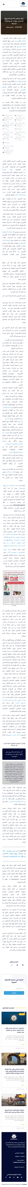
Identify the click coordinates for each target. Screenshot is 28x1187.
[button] (3, 4)
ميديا (7, 27)
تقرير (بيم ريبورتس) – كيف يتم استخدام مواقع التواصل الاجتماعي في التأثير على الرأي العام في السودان (14, 853)
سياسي (11, 27)
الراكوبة (12, 452)
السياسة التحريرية (19, 1167)
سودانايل (19, 452)
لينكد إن (12, 472)
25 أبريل (7, 418)
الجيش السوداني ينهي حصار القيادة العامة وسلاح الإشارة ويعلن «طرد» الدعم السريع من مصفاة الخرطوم (14, 1071)
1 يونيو (20, 421)
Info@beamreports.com (19, 1162)
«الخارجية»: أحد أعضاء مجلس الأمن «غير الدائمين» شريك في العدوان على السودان (14, 1030)
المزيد (22, 1044)
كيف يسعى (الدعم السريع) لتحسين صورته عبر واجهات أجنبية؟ (14, 21)
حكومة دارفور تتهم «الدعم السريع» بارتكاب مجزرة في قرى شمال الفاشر (14, 1111)
